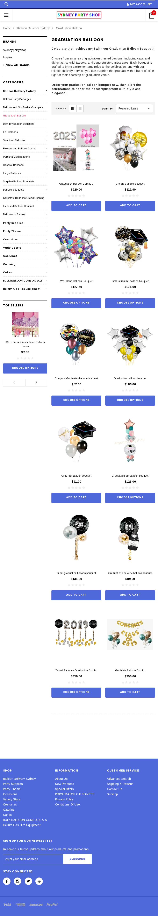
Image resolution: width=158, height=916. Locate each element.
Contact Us (114, 789)
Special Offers (64, 789)
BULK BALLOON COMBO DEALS (23, 280)
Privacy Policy (64, 799)
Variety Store (12, 247)
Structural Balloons (14, 140)
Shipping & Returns (120, 784)
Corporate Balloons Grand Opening (23, 198)
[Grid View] (72, 108)
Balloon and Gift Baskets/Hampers (23, 107)
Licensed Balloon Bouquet (18, 206)
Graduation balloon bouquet (130, 378)
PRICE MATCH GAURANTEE (75, 794)
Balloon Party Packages (17, 99)
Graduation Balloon (69, 28)
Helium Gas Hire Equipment (22, 289)
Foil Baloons (10, 132)
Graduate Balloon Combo (130, 670)
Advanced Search (119, 778)
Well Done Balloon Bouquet (76, 281)
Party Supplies (13, 223)
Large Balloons (12, 173)
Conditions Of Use (67, 804)
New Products (64, 784)
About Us (61, 778)
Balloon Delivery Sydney (33, 28)
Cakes (7, 272)
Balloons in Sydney (14, 214)
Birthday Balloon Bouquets (18, 123)
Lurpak (7, 57)
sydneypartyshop (15, 50)
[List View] (79, 108)
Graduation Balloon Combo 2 (76, 183)
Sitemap (112, 794)
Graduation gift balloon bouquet (130, 475)
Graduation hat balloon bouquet (130, 281)
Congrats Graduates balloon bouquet (76, 378)
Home (7, 28)
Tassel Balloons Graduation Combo (76, 670)
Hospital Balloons (13, 165)
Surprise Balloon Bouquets (18, 181)
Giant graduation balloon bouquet (76, 573)
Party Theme (12, 231)
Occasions (10, 239)
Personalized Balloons (16, 156)
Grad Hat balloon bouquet (76, 475)
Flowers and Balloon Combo (19, 148)
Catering (9, 264)
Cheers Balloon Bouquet (130, 183)
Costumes (10, 256)
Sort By (107, 108)
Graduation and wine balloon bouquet (130, 573)
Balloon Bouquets (13, 189)
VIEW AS (61, 108)
